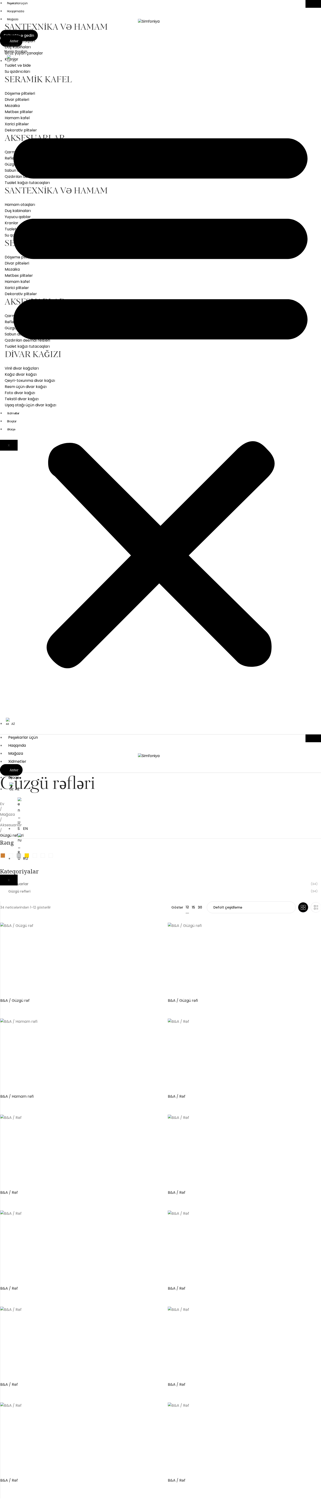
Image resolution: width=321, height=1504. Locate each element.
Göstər (177, 907)
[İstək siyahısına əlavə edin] (153, 930)
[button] (160, 394)
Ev (2, 804)
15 (193, 907)
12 (187, 907)
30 (200, 907)
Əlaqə (13, 777)
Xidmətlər (17, 761)
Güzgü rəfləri (19, 891)
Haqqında (17, 745)
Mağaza (12, 19)
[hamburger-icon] (313, 4)
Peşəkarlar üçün (23, 737)
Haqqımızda (15, 11)
